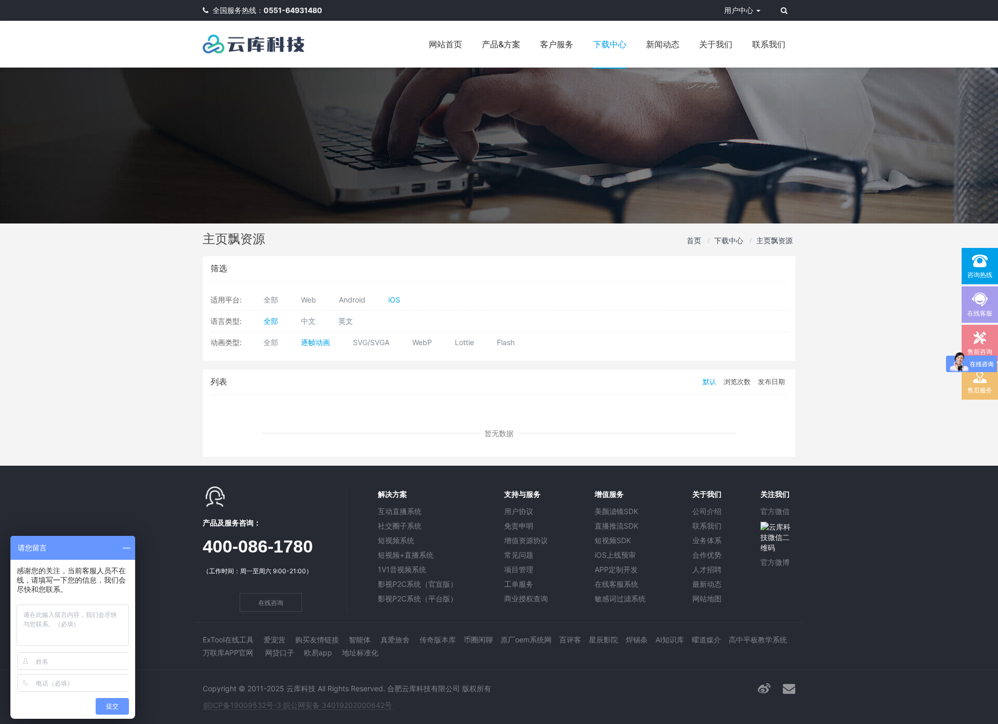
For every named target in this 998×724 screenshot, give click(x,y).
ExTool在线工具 (228, 639)
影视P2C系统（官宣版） (417, 584)
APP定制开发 (616, 569)
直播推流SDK (616, 525)
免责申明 (518, 525)
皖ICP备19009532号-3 (242, 705)
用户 (738, 10)
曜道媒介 (706, 639)
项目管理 (518, 569)
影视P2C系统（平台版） (417, 598)
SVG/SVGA (371, 342)
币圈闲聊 (478, 639)
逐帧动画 (315, 342)
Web (308, 299)
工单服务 (518, 584)
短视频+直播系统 (406, 554)
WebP (422, 342)
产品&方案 (501, 44)
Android (352, 299)
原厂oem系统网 (526, 639)
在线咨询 (270, 603)
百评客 (570, 639)
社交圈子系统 (400, 525)
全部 (271, 299)
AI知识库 (669, 639)
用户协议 (518, 511)
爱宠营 (274, 639)
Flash (506, 342)
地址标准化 (360, 652)
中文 (308, 321)
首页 (694, 240)
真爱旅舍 (395, 639)
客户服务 (556, 44)
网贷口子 (279, 652)
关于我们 (715, 44)
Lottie (464, 342)
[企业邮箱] (789, 688)
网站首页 (445, 44)
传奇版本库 (437, 639)
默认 (709, 382)
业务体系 (706, 540)
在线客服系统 (616, 584)
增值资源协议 (526, 540)
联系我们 (768, 44)
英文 (345, 321)
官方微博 (775, 562)
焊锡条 (637, 639)
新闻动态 (662, 44)
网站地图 (706, 598)
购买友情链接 (317, 639)
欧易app (318, 652)
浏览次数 (737, 382)
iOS (394, 299)
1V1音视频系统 (402, 569)
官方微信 (775, 511)
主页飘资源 (774, 240)
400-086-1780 (258, 546)
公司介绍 (706, 511)
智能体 (360, 639)
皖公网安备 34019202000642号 (337, 705)
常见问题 (518, 554)
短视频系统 (396, 540)
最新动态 (706, 584)
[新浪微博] (764, 688)
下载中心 (609, 44)
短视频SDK (613, 540)
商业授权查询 (526, 598)
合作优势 (706, 554)
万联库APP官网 (228, 652)
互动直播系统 (400, 511)
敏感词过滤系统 (620, 598)
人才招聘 (706, 569)
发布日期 (771, 382)
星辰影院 (603, 639)
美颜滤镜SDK (616, 511)
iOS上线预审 (615, 554)
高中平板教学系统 (758, 639)
